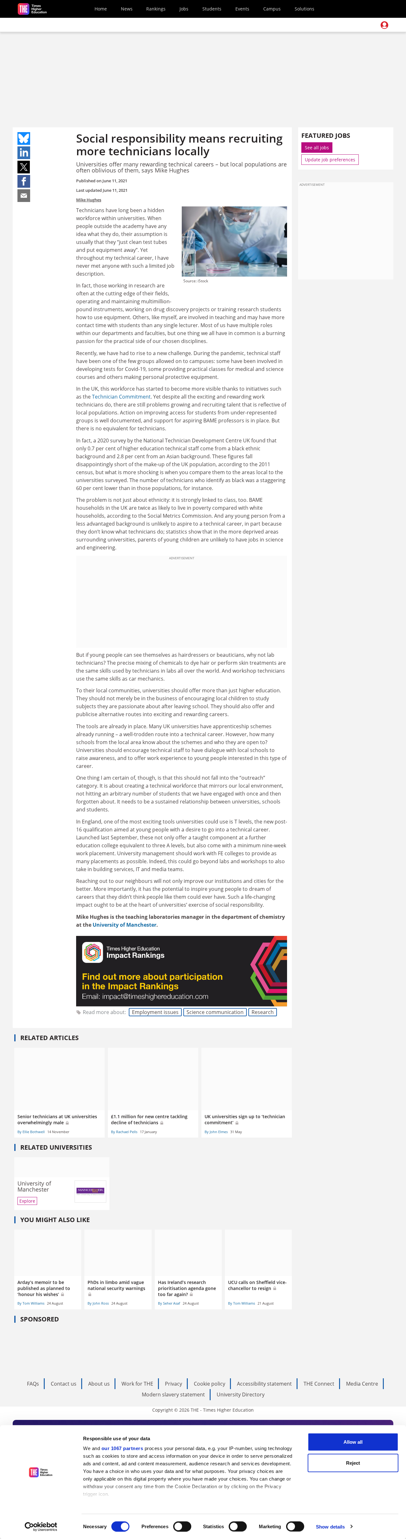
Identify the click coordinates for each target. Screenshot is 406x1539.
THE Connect (319, 1383)
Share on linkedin (23, 152)
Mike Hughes (88, 200)
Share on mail (23, 195)
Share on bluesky (23, 138)
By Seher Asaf (169, 1303)
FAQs (33, 1383)
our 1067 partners (122, 1448)
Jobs (184, 9)
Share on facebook (23, 181)
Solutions (304, 9)
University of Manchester (124, 924)
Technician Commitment (121, 396)
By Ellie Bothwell (31, 1131)
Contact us (63, 1383)
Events (242, 9)
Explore (27, 1201)
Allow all (353, 1442)
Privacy (173, 1383)
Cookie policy (209, 1383)
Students (211, 9)
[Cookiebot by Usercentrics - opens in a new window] (41, 1526)
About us (99, 1383)
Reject (353, 1462)
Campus (272, 9)
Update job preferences (330, 160)
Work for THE (137, 1383)
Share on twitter (23, 167)
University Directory (241, 1394)
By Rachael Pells (124, 1131)
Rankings (156, 9)
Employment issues (155, 1012)
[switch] (182, 1526)
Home (101, 9)
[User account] (384, 25)
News (127, 9)
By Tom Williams (30, 1303)
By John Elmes (216, 1131)
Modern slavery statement (173, 1394)
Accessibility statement (264, 1383)
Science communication (215, 1012)
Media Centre (362, 1383)
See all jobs (317, 147)
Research (263, 1012)
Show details (330, 1526)
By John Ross (98, 1303)
